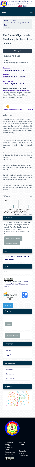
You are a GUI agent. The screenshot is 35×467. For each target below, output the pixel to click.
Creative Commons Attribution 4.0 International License (16, 284)
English (8, 350)
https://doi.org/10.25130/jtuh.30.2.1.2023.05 (18, 109)
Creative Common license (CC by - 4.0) (10, 452)
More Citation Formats (13, 238)
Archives (13, 20)
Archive (21, 453)
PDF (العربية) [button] (17, 51)
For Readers (10, 369)
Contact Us (22, 451)
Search (9, 324)
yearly (30, 214)
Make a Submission (12, 335)
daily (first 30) (17, 214)
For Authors (10, 374)
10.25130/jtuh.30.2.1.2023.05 (15, 70)
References (7, 305)
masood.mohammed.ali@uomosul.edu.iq (16, 90)
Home (3, 13)
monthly (25, 214)
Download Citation (12, 243)
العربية (8, 355)
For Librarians (10, 378)
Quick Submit (23, 456)
